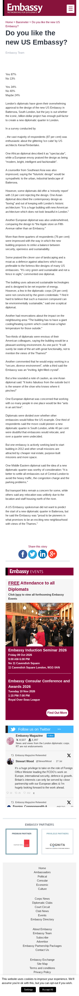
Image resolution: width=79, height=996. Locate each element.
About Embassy (42, 929)
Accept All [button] (47, 989)
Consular (42, 880)
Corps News (42, 898)
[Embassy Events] (39, 571)
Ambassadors (42, 872)
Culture (42, 888)
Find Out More (57, 712)
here (18, 594)
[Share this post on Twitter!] (32, 553)
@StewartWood (44, 761)
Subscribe (42, 937)
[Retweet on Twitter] (12, 755)
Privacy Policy (42, 972)
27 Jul (59, 761)
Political (42, 876)
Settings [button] (28, 989)
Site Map (42, 963)
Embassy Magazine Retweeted (30, 755)
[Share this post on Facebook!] (22, 553)
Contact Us (42, 949)
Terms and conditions (42, 968)
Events (42, 915)
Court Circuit (42, 907)
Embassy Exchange (42, 959)
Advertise (42, 941)
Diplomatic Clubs (42, 902)
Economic (42, 884)
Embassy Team (42, 933)
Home (9, 22)
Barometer (22, 22)
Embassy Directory (42, 919)
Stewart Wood (25, 761)
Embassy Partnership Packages (42, 945)
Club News (42, 911)
